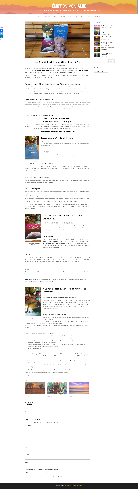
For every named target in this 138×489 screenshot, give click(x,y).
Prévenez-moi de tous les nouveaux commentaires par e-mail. (42, 469)
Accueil (39, 16)
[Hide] (0, 40)
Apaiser (56, 16)
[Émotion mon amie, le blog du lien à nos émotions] (35, 388)
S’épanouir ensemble (67, 16)
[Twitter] (1, 33)
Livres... (30, 411)
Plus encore (79, 16)
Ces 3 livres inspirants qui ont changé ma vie (106, 42)
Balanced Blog (79, 485)
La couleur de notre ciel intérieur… (75, 394)
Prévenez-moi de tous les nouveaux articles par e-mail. (40, 473)
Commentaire (28, 425)
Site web (27, 462)
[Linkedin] (1, 36)
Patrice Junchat (62, 65)
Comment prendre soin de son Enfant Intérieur (55, 394)
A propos (88, 16)
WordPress (68, 485)
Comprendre (47, 16)
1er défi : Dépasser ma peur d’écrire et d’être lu (106, 54)
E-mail (27, 455)
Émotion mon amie (69, 6)
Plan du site (97, 16)
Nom (26, 447)
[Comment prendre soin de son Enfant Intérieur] (57, 388)
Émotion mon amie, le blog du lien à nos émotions (33, 394)
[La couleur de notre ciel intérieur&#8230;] (79, 388)
